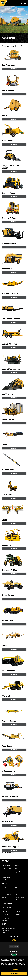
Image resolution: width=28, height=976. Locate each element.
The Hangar (17, 911)
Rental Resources (6, 894)
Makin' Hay (4, 911)
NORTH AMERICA (14, 946)
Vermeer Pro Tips (6, 914)
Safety (16, 894)
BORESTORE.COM (6, 908)
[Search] (22, 3)
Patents (4, 872)
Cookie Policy (15, 962)
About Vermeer (6, 865)
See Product (14, 69)
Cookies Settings (14, 969)
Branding (4, 887)
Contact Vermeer (6, 868)
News (16, 868)
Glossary (4, 891)
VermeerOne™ (18, 908)
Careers (16, 865)
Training (4, 898)
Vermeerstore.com (19, 914)
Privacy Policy (8, 962)
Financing (16, 887)
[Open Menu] (25, 3)
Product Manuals (18, 891)
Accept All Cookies (14, 973)
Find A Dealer (14, 940)
